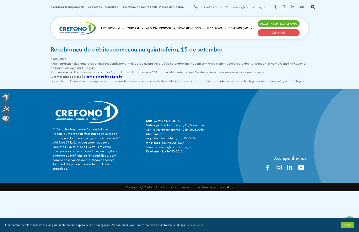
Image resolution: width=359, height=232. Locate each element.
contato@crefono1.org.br (104, 76)
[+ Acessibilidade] (5, 118)
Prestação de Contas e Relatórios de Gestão (153, 7)
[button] (312, 7)
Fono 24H (133, 28)
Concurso (111, 7)
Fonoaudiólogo (189, 28)
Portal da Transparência (68, 7)
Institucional (110, 28)
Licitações (95, 7)
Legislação (214, 28)
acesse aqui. (196, 225)
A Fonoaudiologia (158, 28)
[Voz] (5, 108)
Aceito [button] (347, 224)
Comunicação (238, 28)
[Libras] (5, 97)
